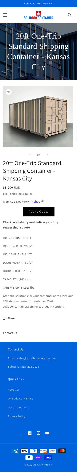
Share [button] (11, 318)
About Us (14, 389)
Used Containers (18, 407)
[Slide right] (47, 154)
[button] (5, 15)
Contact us (10, 333)
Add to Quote (39, 212)
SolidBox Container (43, 464)
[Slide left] (29, 154)
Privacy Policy (16, 416)
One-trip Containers (20, 398)
